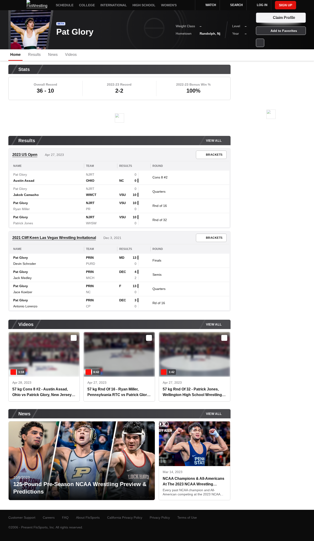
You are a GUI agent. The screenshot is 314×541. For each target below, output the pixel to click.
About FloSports (88, 517)
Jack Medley (22, 278)
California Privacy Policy (124, 517)
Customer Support (21, 517)
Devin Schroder (24, 263)
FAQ (65, 517)
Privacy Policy (160, 517)
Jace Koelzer (22, 292)
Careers (49, 517)
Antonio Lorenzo (25, 306)
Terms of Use (187, 517)
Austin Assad (23, 180)
